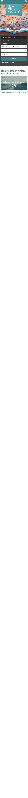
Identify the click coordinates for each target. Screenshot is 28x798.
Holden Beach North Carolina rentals (13, 72)
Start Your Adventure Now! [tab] (9, 37)
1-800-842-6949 (15, 29)
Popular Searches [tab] (6, 40)
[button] (14, 50)
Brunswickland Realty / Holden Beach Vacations (14, 10)
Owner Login (13, 25)
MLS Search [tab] (5, 43)
